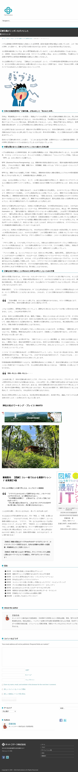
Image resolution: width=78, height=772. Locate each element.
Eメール (28, 675)
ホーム (43, 744)
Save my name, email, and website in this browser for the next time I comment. (30, 684)
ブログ (43, 747)
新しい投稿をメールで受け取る (14, 694)
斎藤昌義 (12, 724)
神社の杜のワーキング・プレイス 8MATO (23, 405)
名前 (27, 670)
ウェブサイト (30, 680)
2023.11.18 (6, 34)
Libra (43, 753)
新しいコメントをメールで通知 (14, 689)
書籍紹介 (44, 756)
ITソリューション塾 (47, 750)
